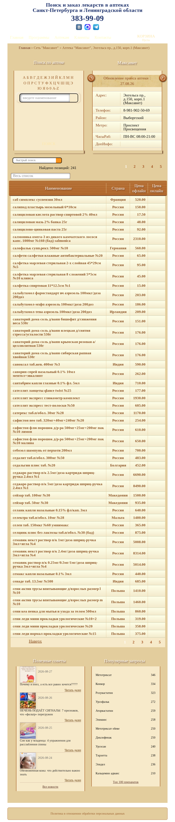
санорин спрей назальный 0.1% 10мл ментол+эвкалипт (44, 374)
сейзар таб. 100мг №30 (31, 495)
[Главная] (23, 48)
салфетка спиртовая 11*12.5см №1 (41, 286)
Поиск (48, 144)
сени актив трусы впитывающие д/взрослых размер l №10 (57, 591)
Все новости (50, 786)
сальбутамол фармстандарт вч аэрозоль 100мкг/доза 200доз (57, 295)
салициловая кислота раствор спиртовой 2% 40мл (55, 215)
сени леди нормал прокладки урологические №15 (54, 634)
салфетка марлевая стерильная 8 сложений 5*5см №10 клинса (54, 276)
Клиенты (81, 37)
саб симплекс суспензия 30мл (37, 200)
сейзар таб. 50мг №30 (30, 503)
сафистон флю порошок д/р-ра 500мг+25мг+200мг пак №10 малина (58, 441)
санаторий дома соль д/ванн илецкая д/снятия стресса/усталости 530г (51, 332)
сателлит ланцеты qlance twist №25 (42, 391)
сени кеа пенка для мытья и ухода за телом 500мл (54, 611)
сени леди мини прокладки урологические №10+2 (55, 619)
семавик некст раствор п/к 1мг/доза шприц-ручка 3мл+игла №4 (54, 542)
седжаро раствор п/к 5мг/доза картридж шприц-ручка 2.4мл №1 (57, 486)
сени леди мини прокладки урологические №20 (53, 626)
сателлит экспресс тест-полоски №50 (44, 405)
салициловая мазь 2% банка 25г (40, 222)
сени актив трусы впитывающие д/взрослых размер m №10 (58, 602)
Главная (16, 37)
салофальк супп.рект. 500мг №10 (40, 248)
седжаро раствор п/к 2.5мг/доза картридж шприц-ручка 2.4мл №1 (54, 475)
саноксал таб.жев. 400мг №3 (36, 364)
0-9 (48, 88)
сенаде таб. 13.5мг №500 (33, 581)
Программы (39, 37)
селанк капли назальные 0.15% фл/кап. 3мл (50, 510)
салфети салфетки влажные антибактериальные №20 (58, 256)
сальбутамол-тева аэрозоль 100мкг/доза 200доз (52, 312)
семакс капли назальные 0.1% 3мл (42, 574)
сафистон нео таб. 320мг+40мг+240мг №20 (48, 420)
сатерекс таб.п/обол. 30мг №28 (38, 413)
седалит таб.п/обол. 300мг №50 (38, 458)
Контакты (103, 37)
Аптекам (61, 37)
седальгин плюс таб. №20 (34, 465)
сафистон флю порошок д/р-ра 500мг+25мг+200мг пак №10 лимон (58, 430)
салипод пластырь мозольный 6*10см (44, 207)
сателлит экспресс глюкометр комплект (46, 398)
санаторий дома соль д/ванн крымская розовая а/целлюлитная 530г (54, 344)
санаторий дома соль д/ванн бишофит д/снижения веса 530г (54, 321)
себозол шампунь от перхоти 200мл (42, 450)
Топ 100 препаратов (126, 782)
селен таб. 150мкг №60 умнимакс (41, 525)
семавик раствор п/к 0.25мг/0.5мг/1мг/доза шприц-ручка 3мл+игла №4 (55, 564)
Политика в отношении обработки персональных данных (88, 813)
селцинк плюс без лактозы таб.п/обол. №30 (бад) (53, 533)
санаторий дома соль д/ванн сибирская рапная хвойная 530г (52, 355)
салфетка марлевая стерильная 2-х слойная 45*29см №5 (57, 265)
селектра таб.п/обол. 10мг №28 (38, 518)
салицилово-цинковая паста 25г (40, 229)
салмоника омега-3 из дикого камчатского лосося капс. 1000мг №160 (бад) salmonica (55, 239)
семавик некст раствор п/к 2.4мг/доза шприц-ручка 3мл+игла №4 (56, 553)
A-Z (55, 88)
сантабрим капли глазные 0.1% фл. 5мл (46, 383)
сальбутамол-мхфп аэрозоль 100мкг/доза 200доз (53, 304)
